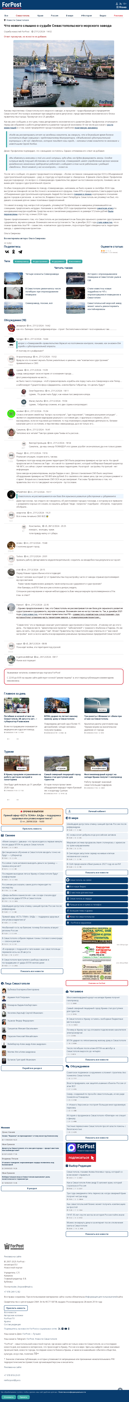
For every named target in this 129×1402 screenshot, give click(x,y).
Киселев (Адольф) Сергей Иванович (25, 1012)
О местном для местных (81, 892)
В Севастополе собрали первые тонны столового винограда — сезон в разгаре (32, 940)
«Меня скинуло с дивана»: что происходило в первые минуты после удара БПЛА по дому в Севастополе (32, 843)
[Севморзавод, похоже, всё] (13, 303)
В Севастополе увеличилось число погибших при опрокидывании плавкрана (43, 291)
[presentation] (8, 738)
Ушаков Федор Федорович (21, 1020)
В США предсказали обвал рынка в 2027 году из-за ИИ (94, 864)
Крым (40, 15)
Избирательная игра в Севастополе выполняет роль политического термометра (26, 1178)
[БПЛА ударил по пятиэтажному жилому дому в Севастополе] (56, 699)
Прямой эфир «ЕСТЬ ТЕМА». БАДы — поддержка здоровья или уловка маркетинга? (30, 918)
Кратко (7, 1321)
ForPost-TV (9, 1318)
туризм (62, 768)
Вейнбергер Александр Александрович (27, 1044)
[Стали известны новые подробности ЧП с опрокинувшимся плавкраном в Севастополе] (75, 288)
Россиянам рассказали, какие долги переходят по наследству (26, 886)
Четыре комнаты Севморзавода (42, 274)
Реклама (118, 15)
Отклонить (8, 1397)
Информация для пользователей (101, 1296)
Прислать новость (32, 828)
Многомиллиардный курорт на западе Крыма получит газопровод (103, 775)
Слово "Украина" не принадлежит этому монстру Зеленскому (30, 1136)
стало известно (104, 222)
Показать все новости (32, 971)
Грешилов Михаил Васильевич (23, 1028)
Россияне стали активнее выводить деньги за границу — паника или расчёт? (30, 864)
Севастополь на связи (80, 880)
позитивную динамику (86, 127)
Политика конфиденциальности (72, 1392)
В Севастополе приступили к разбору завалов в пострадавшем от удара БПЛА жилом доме (25, 961)
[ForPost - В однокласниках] (69, 1328)
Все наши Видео (78, 886)
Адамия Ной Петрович (19, 997)
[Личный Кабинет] (117, 3)
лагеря (22, 768)
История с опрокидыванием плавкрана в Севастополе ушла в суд (104, 277)
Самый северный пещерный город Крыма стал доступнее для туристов (62, 777)
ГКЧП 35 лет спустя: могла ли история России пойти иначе (95, 1214)
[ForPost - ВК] (62, 1328)
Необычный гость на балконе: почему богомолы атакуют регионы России (30, 929)
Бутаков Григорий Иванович (22, 1059)
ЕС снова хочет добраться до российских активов (91, 834)
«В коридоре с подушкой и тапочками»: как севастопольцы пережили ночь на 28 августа (31, 950)
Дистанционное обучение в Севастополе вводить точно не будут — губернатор (31, 854)
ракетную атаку (105, 208)
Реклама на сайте (12, 1256)
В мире (69, 15)
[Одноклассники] (14, 252)
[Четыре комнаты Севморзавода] (13, 274)
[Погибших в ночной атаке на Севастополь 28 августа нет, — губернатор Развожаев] (16, 699)
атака (23, 710)
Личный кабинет (97, 811)
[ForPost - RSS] (59, 1328)
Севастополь (22, 15)
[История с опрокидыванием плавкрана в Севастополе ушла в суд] (75, 274)
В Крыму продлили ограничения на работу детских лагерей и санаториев (22, 777)
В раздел (32, 1188)
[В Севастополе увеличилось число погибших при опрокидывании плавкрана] (13, 288)
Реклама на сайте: (13, 1367)
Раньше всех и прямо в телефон (85, 904)
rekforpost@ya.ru (12, 1380)
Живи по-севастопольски (82, 917)
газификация (99, 768)
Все (6, 15)
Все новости (10, 1312)
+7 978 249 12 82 (12, 1291)
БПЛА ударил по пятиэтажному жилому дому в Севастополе (61, 717)
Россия (54, 15)
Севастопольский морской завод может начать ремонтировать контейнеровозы (105, 306)
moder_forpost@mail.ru (22, 1286)
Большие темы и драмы (81, 911)
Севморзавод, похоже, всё (39, 303)
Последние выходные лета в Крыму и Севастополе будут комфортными (30, 875)
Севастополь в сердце (81, 898)
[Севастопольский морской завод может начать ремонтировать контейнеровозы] (75, 303)
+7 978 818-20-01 (12, 1375)
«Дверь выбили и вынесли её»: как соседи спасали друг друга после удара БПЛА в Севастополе (29, 897)
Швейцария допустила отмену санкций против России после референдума (32, 907)
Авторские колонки (13, 1315)
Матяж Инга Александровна (21, 1051)
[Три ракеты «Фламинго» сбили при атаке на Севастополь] (96, 699)
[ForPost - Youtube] (66, 1328)
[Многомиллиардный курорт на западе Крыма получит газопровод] (96, 757)
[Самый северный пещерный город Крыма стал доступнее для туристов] (56, 757)
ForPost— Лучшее (32, 1333)
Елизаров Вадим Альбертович (22, 1005)
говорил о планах (83, 194)
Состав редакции (12, 1324)
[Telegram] (20, 252)
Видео (103, 15)
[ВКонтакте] (7, 252)
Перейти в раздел (32, 1068)
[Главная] (11, 3)
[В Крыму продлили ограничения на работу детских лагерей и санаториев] (16, 757)
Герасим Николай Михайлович (23, 1036)
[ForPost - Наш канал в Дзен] (70, 1328)
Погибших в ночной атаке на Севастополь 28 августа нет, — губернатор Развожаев (20, 719)
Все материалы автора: (24, 238)
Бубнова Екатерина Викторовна (23, 989)
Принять (23, 1397)
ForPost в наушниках (81, 923)
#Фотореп (86, 15)
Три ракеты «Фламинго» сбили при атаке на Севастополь (103, 717)
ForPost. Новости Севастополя (42, 1339)
